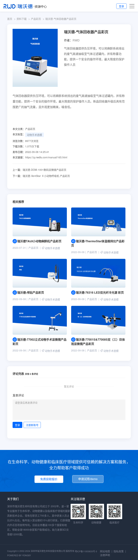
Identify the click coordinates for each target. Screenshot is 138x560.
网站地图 (105, 551)
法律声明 (105, 555)
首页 (9, 19)
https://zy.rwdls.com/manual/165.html (46, 157)
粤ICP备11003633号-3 (86, 551)
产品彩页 (36, 19)
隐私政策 (119, 551)
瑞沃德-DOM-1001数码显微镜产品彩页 (39, 169)
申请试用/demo (88, 479)
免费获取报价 (49, 479)
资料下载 (22, 19)
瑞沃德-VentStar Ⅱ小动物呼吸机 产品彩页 (41, 176)
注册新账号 (32, 425)
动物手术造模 (34, 135)
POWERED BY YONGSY (19, 555)
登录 (121, 6)
